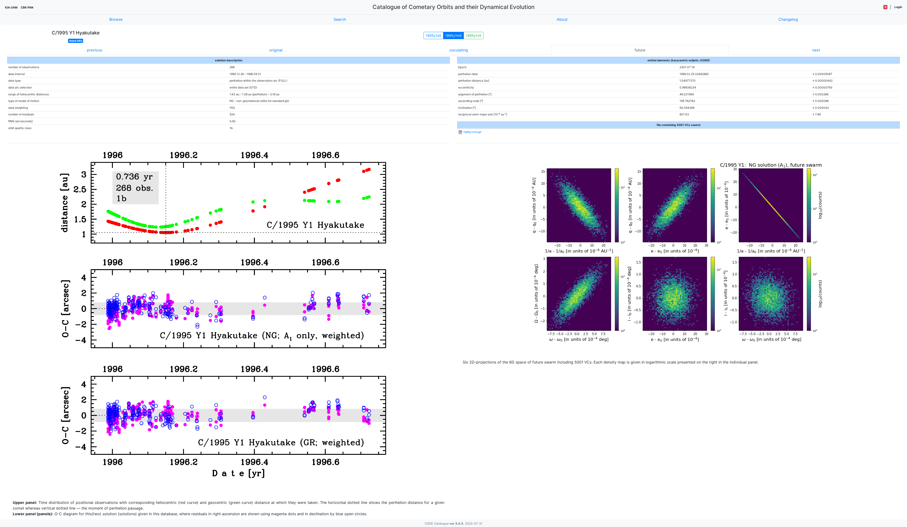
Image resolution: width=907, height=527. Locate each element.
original (275, 50)
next (816, 50)
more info (75, 40)
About (562, 19)
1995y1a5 (433, 35)
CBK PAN (27, 7)
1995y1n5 (473, 35)
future (640, 50)
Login (898, 7)
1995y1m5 (453, 35)
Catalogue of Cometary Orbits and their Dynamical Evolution (453, 7)
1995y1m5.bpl (472, 132)
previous (94, 50)
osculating (458, 50)
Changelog (788, 19)
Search (340, 19)
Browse (116, 19)
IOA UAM (11, 7)
